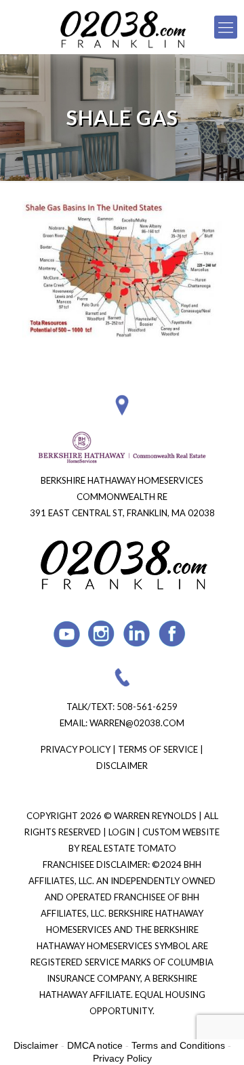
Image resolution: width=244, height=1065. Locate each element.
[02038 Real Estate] (122, 27)
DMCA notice (95, 1045)
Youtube (67, 634)
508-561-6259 (147, 706)
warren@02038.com (136, 722)
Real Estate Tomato (128, 848)
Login (122, 832)
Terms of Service (158, 749)
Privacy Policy (75, 749)
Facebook (172, 634)
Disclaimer (122, 765)
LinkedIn (137, 634)
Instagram (102, 634)
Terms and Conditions (178, 1045)
